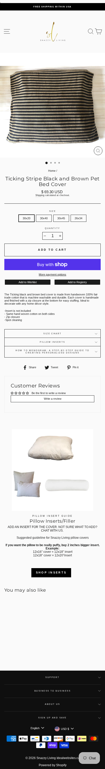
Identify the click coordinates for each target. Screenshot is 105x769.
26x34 (78, 218)
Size (52, 211)
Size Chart (52, 333)
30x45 (61, 218)
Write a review (52, 398)
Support (52, 677)
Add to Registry (77, 282)
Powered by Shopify (53, 765)
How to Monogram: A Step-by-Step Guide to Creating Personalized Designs (52, 351)
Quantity (52, 228)
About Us (52, 704)
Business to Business (52, 691)
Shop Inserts (51, 572)
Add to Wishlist (28, 282)
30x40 (44, 218)
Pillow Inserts (52, 342)
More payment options (52, 274)
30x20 (26, 218)
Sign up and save (52, 718)
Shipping (39, 195)
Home (52, 170)
